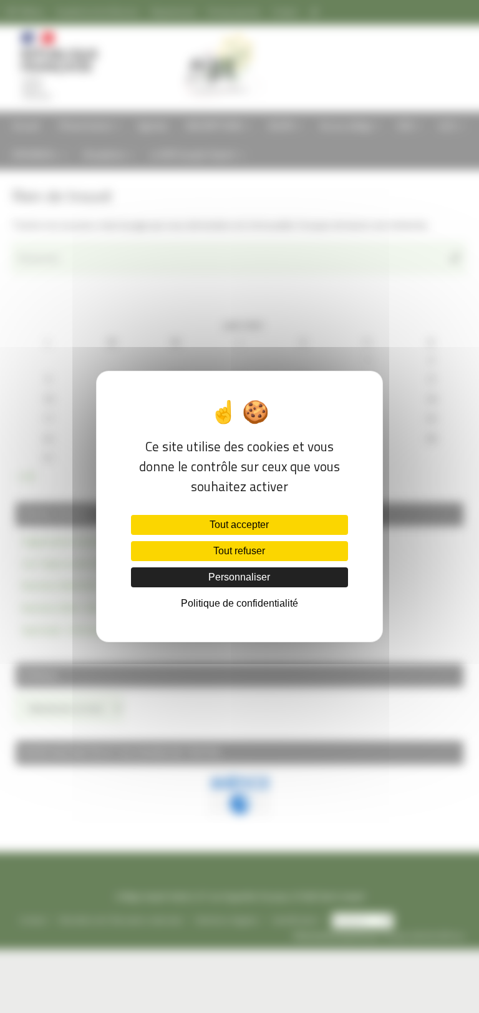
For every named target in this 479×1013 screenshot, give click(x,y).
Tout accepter (239, 524)
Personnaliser (239, 577)
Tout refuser (239, 551)
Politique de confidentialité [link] (239, 603)
